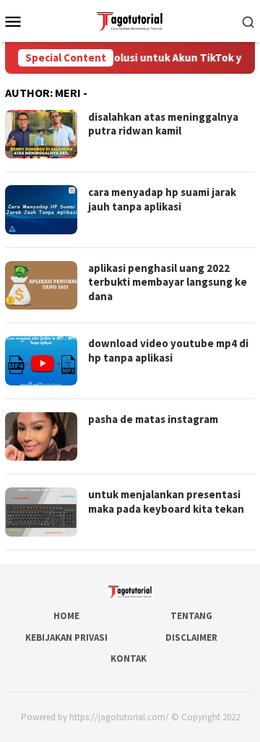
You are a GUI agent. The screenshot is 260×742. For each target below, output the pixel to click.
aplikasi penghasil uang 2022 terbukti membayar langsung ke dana (167, 282)
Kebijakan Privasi (66, 637)
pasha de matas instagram (153, 419)
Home (66, 616)
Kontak (128, 658)
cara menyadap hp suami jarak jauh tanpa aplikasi (162, 199)
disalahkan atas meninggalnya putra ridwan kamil (163, 124)
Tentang (191, 616)
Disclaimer (191, 637)
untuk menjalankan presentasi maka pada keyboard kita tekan (166, 501)
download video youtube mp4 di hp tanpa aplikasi (168, 350)
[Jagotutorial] (129, 19)
